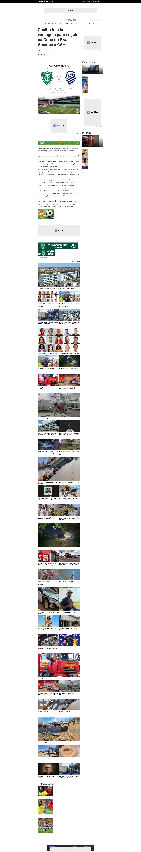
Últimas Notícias (55, 23)
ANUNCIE (88, 1)
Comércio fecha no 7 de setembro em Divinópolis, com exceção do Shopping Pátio (95, 77)
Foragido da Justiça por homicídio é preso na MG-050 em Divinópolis (95, 164)
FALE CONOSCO (83, 1)
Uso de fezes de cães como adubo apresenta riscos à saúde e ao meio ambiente (95, 150)
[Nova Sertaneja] (45, 1)
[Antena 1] (49, 1)
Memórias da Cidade (91, 23)
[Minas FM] (47, 1)
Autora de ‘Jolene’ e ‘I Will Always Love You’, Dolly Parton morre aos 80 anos (95, 85)
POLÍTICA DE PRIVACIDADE (95, 1)
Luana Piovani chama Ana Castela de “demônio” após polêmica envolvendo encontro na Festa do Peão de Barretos (95, 91)
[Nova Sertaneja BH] (42, 1)
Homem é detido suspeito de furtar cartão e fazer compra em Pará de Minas (95, 167)
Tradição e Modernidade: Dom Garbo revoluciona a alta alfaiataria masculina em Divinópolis (95, 154)
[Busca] (100, 20)
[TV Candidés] (52, 1)
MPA (39, 26)
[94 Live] (40, 1)
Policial (67, 23)
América (41, 26)
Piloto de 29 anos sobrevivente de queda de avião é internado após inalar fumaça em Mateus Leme (95, 81)
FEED (101, 1)
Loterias (83, 23)
